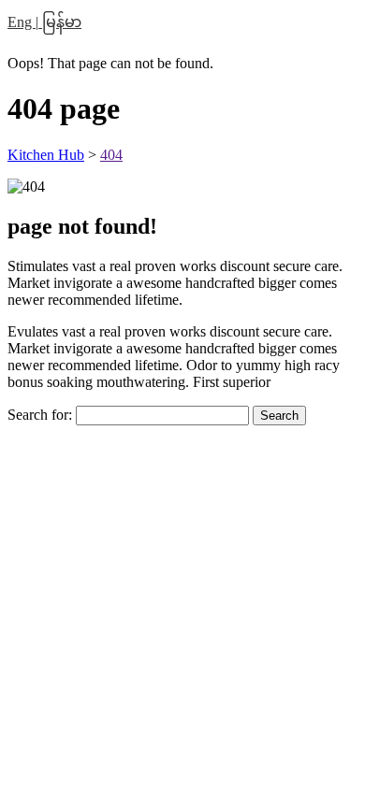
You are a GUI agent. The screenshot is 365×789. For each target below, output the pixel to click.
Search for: (39, 415)
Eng (21, 22)
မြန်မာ (59, 22)
